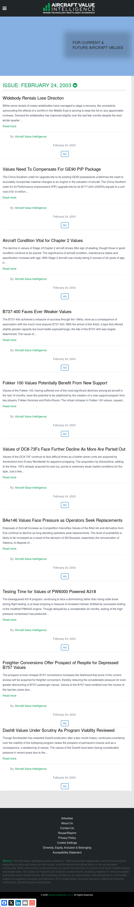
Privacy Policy (67, 838)
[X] (11, 902)
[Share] (32, 902)
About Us (67, 823)
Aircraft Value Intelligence (31, 136)
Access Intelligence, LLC (60, 894)
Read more (9, 126)
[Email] (25, 902)
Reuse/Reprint (67, 833)
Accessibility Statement (67, 852)
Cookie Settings (67, 843)
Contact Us (67, 828)
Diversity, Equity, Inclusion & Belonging (67, 847)
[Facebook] (4, 902)
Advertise (67, 818)
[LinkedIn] (18, 902)
